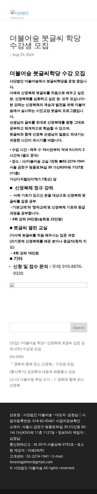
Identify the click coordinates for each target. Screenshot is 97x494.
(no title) (16, 356)
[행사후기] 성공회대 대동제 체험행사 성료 (42, 371)
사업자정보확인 (68, 420)
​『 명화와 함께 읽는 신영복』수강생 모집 (42, 364)
